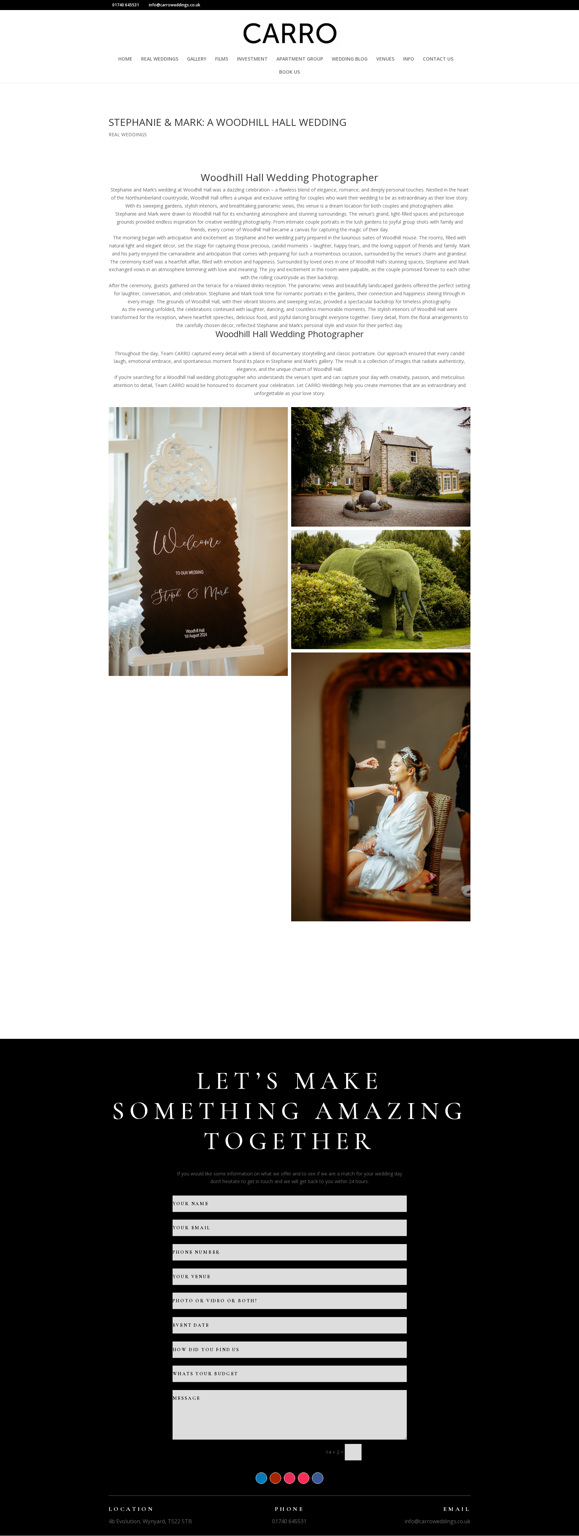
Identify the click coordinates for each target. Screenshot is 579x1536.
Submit (387, 1463)
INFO (408, 59)
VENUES (385, 59)
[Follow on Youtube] (275, 1478)
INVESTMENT (252, 59)
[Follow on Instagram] (289, 1478)
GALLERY (196, 59)
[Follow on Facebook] (317, 1478)
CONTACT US (438, 59)
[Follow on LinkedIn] (261, 1478)
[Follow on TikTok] (303, 1478)
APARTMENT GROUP (299, 59)
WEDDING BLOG (350, 59)
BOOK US (289, 72)
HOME (125, 59)
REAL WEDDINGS (159, 59)
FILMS (221, 59)
